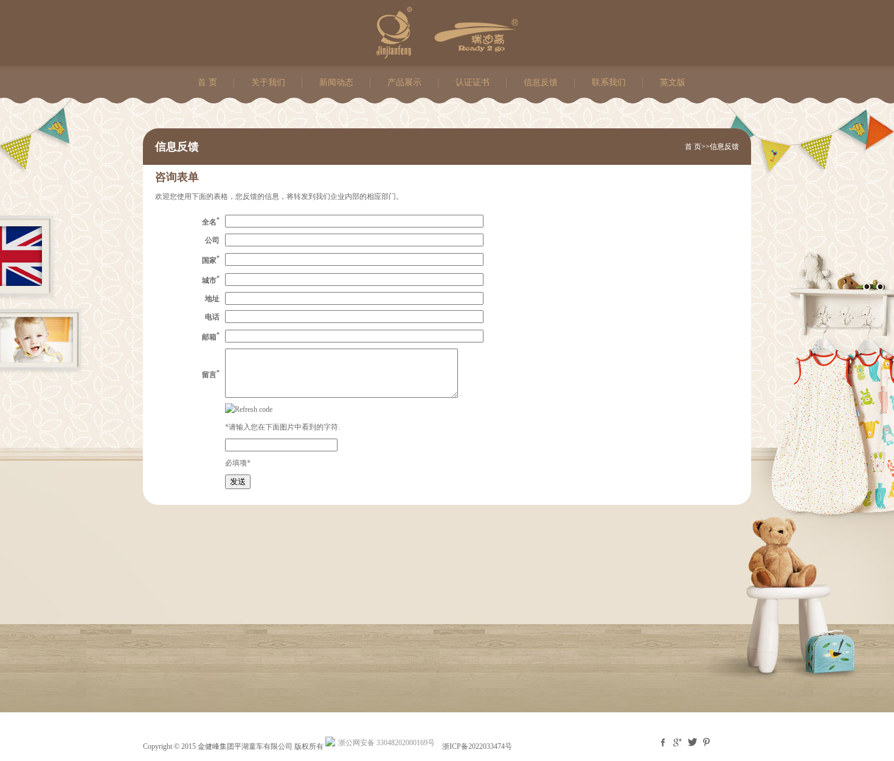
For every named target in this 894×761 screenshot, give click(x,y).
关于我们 (268, 82)
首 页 (207, 82)
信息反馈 (541, 82)
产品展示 (404, 82)
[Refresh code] (248, 409)
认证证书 (473, 82)
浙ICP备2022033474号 (477, 746)
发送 (238, 481)
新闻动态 (336, 82)
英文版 (672, 82)
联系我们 (609, 82)
